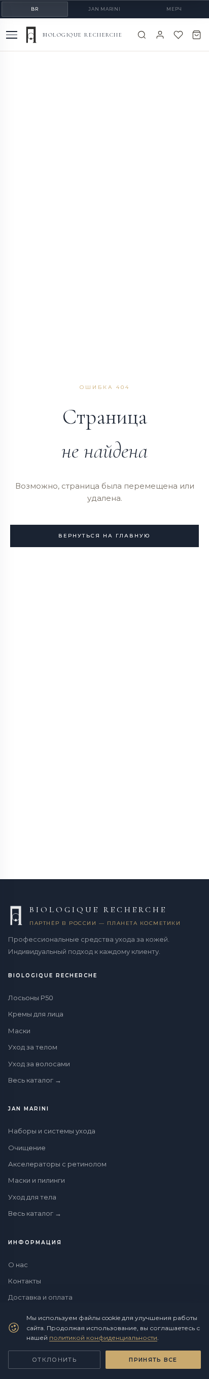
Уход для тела (32, 1197)
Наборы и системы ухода (51, 1131)
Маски (19, 1031)
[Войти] (160, 34)
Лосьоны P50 (30, 998)
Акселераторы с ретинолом (57, 1164)
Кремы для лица (35, 1014)
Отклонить (54, 1359)
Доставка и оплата (40, 1297)
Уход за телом (32, 1047)
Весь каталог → (34, 1080)
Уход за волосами (39, 1064)
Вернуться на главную (104, 535)
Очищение (27, 1148)
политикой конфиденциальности (103, 1337)
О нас (18, 1265)
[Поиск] (141, 34)
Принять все (153, 1359)
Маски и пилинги (36, 1180)
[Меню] (12, 35)
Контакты (24, 1281)
